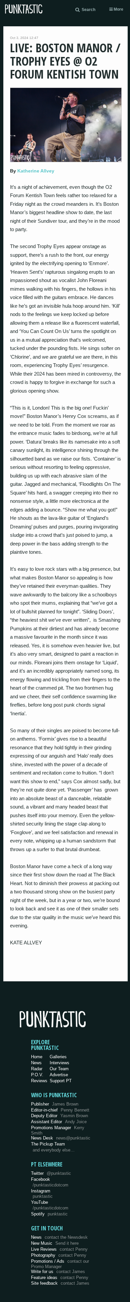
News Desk (60, 1138)
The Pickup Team (48, 1143)
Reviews (39, 1080)
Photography (58, 1255)
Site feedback (60, 1283)
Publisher (54, 1104)
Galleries (58, 1056)
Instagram (42, 1193)
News (36, 1062)
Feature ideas (59, 1277)
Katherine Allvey (35, 170)
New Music (55, 1243)
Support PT (61, 1080)
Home (36, 1056)
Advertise (59, 1074)
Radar (36, 1068)
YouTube (49, 1205)
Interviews (59, 1062)
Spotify (49, 1213)
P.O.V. (37, 1074)
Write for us (58, 1271)
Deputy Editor (59, 1115)
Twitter (51, 1173)
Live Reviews (59, 1249)
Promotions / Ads (60, 1264)
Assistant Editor (59, 1121)
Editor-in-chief (60, 1110)
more (118, 9)
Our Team (59, 1068)
